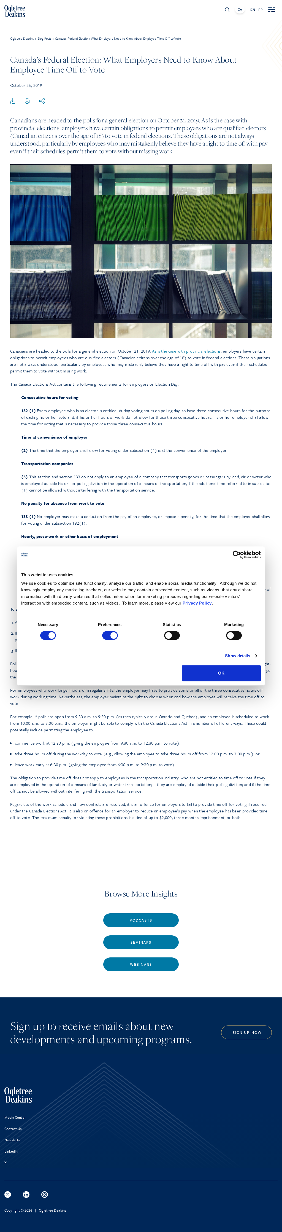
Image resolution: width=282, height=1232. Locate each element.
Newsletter (13, 1140)
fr (260, 9)
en (252, 9)
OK (221, 673)
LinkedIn (11, 1151)
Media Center (15, 1117)
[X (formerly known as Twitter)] (7, 1194)
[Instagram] (44, 1194)
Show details (237, 655)
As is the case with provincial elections (186, 351)
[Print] (27, 101)
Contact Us (13, 1128)
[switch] (110, 635)
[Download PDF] (12, 101)
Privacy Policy (197, 603)
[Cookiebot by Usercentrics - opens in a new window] (237, 555)
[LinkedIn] (26, 1194)
